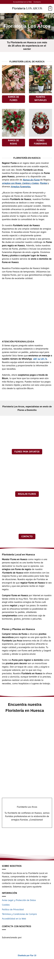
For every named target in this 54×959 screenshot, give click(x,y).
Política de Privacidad (13, 909)
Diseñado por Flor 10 (27, 955)
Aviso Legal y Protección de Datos (19, 900)
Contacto (37, 2)
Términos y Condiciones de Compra (19, 914)
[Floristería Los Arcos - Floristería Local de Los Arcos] (26, 8)
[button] (3, 8)
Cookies (6, 905)
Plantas (43, 183)
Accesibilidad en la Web (22, 2)
